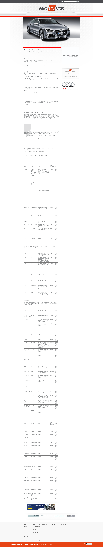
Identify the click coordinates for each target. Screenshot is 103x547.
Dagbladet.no (33, 172)
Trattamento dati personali (47, 540)
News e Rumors (66, 15)
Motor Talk (33, 176)
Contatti (57, 1)
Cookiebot (45, 155)
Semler (32, 184)
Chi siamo (25, 526)
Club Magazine (43, 15)
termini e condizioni (42, 106)
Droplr (32, 197)
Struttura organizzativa (27, 530)
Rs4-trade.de (33, 228)
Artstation (32, 169)
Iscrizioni (25, 533)
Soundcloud (33, 215)
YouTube (32, 315)
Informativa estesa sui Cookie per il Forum (32, 49)
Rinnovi (25, 535)
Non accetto (89, 543)
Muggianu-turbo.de (34, 269)
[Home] (51, 8)
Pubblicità (61, 1)
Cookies (40, 540)
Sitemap (30, 540)
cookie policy (37, 106)
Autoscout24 (33, 171)
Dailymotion (33, 234)
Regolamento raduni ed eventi (64, 540)
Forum (53, 1)
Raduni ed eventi (33, 15)
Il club (25, 15)
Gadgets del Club (26, 536)
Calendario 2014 (35, 529)
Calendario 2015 (35, 530)
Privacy (37, 540)
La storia (25, 529)
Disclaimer (34, 540)
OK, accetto (82, 543)
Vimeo (32, 177)
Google (32, 253)
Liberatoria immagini (55, 540)
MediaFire (32, 175)
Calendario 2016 (35, 532)
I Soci (24, 532)
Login (50, 1)
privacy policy (43, 84)
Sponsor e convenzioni (54, 15)
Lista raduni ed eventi (36, 526)
